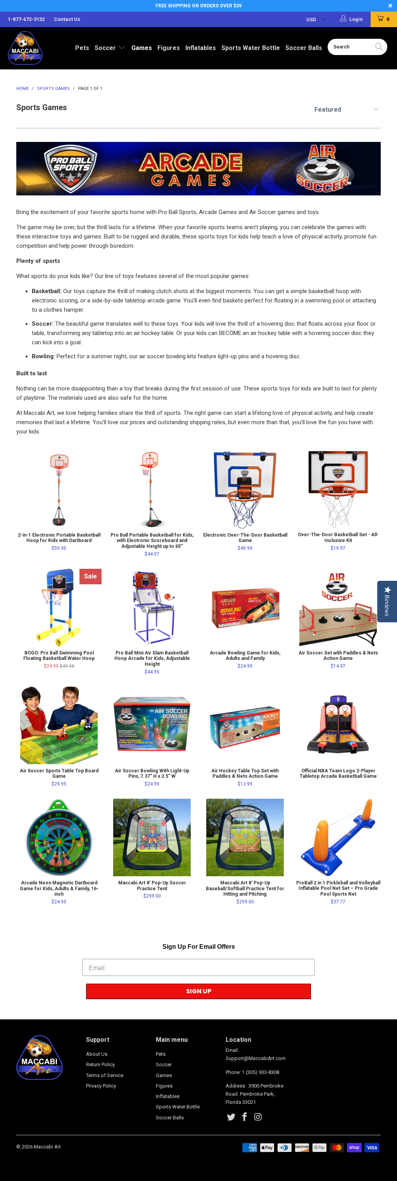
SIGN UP (198, 991)
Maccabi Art (47, 1147)
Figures (168, 48)
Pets (82, 48)
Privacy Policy (101, 1086)
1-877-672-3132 (26, 19)
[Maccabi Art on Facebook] (245, 1117)
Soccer (106, 48)
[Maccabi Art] (36, 48)
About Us (96, 1054)
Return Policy (100, 1064)
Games (141, 48)
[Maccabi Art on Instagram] (258, 1117)
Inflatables (200, 48)
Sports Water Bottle (250, 48)
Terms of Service (104, 1075)
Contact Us (67, 19)
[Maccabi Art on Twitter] (231, 1117)
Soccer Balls (303, 48)
